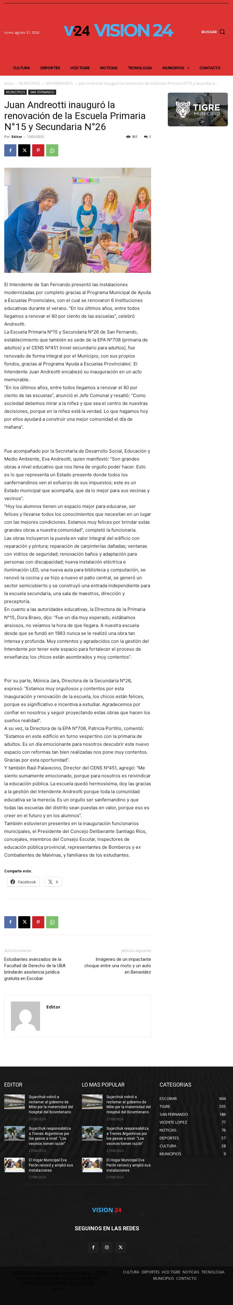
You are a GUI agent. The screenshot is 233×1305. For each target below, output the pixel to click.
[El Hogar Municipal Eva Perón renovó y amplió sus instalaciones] (14, 1165)
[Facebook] (10, 150)
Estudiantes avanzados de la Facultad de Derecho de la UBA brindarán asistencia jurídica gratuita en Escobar (35, 969)
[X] (24, 150)
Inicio (8, 83)
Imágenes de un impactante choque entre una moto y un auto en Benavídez (117, 966)
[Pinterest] (38, 150)
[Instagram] (107, 1247)
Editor (17, 136)
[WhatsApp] (52, 150)
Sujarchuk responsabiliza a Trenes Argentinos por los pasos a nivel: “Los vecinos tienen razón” (50, 1136)
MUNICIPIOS (29, 83)
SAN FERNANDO (59, 83)
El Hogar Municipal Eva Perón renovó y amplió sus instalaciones (51, 1165)
